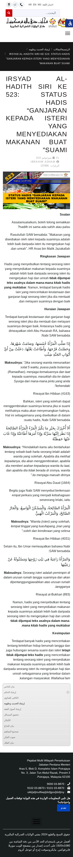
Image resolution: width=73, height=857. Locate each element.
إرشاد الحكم (10, 692)
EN (34, 4)
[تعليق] (15, 4)
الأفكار (7, 720)
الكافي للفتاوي (11, 697)
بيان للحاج (9, 726)
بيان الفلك (9, 742)
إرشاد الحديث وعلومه (14, 703)
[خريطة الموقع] (9, 4)
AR (30, 4)
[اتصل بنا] (21, 4)
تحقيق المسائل (11, 714)
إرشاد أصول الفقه (12, 709)
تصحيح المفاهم (11, 731)
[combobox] (36, 13)
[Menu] (36, 33)
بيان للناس (9, 686)
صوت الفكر (9, 737)
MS (39, 4)
